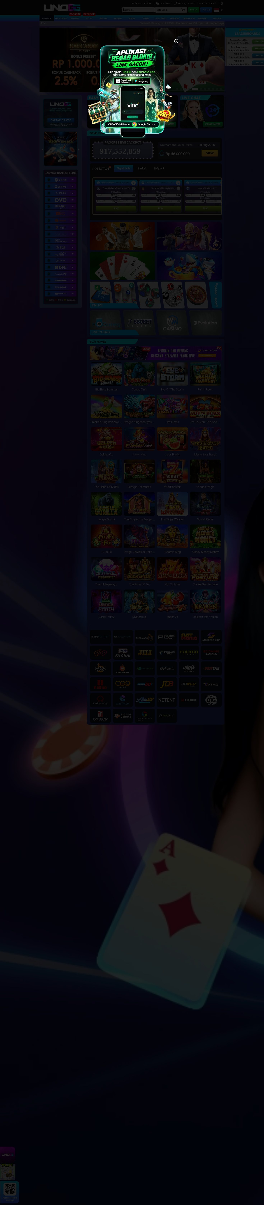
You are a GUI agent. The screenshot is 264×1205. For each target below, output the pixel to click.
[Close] (176, 41)
